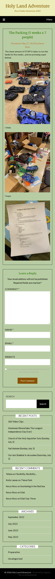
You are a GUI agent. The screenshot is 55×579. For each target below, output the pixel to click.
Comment (12, 289)
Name (9, 329)
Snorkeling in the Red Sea (32, 486)
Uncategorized (15, 558)
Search (10, 396)
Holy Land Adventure (28, 6)
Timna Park (26, 480)
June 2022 (13, 530)
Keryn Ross (11, 486)
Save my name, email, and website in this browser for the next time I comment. (29, 370)
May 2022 (13, 537)
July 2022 (13, 523)
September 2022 (16, 517)
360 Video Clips (15, 421)
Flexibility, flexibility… (26, 474)
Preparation (14, 552)
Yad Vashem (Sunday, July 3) (21, 448)
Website (10, 356)
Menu (49, 19)
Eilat (22, 492)
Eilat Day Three (28, 498)
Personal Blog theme (27, 575)
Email (9, 343)
